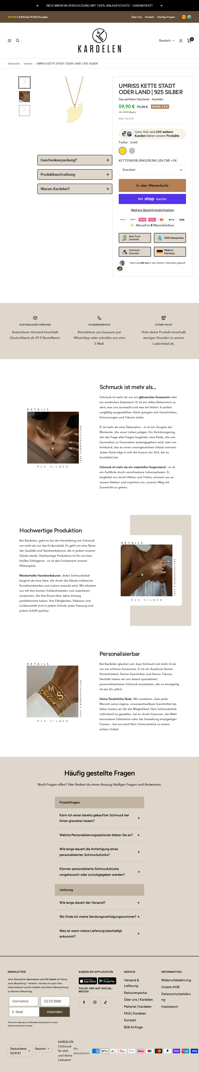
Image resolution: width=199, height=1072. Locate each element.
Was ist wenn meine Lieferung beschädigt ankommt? (90, 933)
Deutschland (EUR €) (18, 1051)
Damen (28, 63)
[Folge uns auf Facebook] (84, 1002)
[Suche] (17, 40)
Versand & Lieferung (131, 983)
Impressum (169, 1006)
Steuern (132, 112)
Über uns (136, 17)
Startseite (14, 63)
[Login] (180, 40)
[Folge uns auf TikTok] (105, 1002)
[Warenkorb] (189, 41)
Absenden (54, 1012)
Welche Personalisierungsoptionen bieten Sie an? (96, 835)
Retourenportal (135, 993)
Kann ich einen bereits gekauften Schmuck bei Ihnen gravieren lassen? (94, 818)
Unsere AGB (170, 987)
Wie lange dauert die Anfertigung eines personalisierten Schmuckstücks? (88, 852)
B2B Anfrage (133, 1027)
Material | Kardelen (138, 1006)
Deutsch (165, 40)
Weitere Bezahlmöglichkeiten (152, 210)
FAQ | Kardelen (135, 1013)
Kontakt (149, 17)
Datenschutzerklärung (176, 996)
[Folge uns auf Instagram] (94, 1002)
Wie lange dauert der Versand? (82, 903)
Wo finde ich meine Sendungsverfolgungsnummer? (97, 916)
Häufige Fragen (166, 17)
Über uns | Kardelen (138, 999)
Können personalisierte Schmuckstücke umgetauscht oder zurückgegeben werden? (92, 871)
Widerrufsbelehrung (176, 980)
